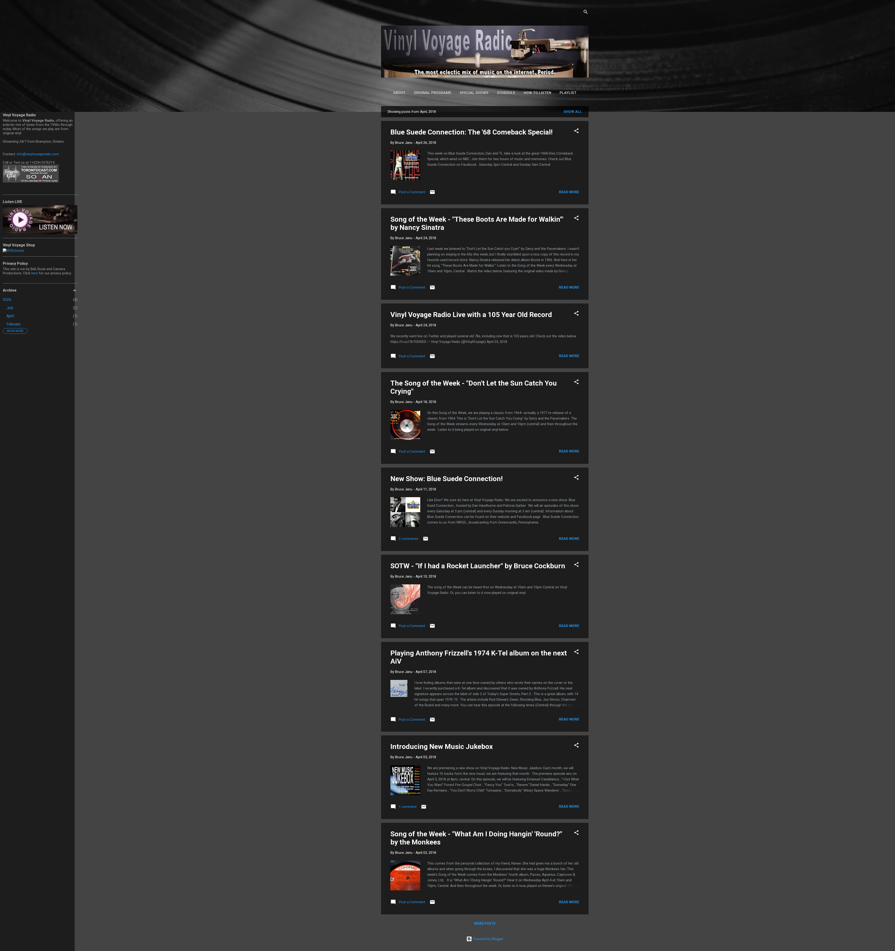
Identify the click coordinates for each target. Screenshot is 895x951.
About (399, 93)
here (34, 273)
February (14, 324)
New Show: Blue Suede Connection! (446, 479)
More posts (485, 923)
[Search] (586, 13)
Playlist (568, 93)
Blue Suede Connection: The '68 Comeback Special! (471, 132)
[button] (576, 131)
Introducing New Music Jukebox (441, 746)
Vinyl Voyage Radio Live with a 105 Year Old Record (471, 314)
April (10, 316)
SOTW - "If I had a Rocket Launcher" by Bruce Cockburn (477, 566)
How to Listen (537, 93)
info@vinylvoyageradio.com (38, 154)
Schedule (506, 93)
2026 (7, 299)
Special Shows (474, 93)
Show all (573, 112)
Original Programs (432, 93)
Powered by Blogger (487, 939)
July (10, 308)
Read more (569, 192)
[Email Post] (432, 194)
